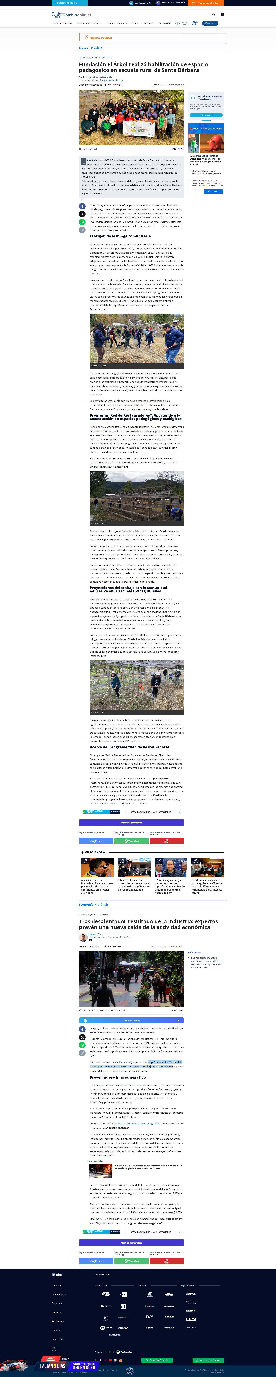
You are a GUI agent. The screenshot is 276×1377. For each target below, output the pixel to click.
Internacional (83, 23)
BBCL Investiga (148, 23)
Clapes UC (125, 1062)
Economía (97, 23)
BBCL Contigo (164, 23)
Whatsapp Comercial (159, 1360)
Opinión (134, 23)
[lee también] (101, 1171)
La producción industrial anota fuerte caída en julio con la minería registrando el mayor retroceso (148, 1167)
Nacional (68, 23)
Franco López (96, 934)
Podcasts (56, 23)
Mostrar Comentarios (131, 822)
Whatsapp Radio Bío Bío (210, 1360)
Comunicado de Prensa (111, 80)
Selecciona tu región (66, 2)
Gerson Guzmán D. (102, 77)
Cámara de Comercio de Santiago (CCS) (138, 1123)
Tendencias (122, 23)
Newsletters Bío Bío (143, 3)
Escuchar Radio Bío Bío (207, 3)
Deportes (110, 23)
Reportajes (58, 1339)
